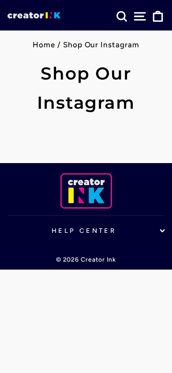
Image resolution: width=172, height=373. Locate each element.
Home (44, 44)
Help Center (84, 231)
